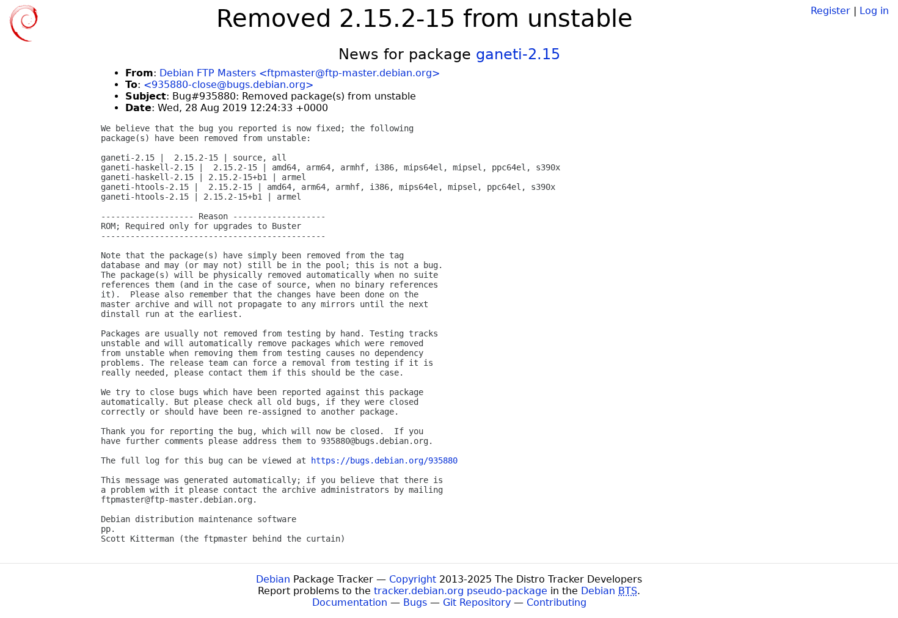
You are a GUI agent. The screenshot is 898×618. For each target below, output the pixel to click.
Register (830, 10)
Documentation (349, 602)
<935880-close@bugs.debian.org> (228, 84)
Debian (273, 579)
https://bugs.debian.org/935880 (384, 460)
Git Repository (477, 602)
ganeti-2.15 (518, 54)
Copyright (412, 579)
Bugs (415, 602)
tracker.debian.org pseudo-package (460, 591)
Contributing (556, 602)
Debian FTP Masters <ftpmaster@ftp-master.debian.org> (299, 73)
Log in (874, 10)
